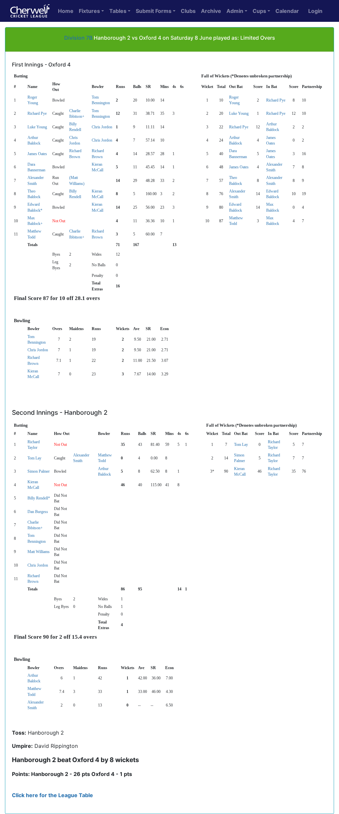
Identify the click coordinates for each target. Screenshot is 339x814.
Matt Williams (38, 552)
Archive (211, 11)
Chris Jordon (102, 127)
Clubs (188, 11)
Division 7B (78, 37)
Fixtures (89, 11)
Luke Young (239, 113)
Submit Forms (153, 11)
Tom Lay (241, 445)
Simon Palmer (38, 471)
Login (315, 11)
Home (65, 11)
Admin (234, 11)
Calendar (287, 11)
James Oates (37, 154)
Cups (259, 11)
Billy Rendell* (38, 498)
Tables (117, 11)
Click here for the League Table (52, 795)
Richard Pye (275, 100)
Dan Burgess (37, 512)
